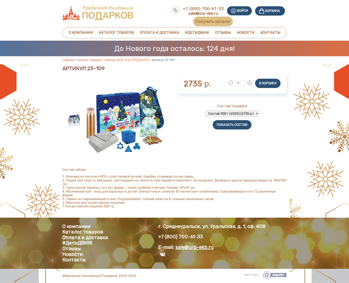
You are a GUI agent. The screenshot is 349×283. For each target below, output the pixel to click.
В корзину (267, 83)
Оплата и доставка (159, 32)
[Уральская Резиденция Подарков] (97, 19)
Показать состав (232, 125)
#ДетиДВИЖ (197, 32)
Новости (245, 32)
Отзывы (223, 32)
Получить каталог (213, 21)
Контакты (270, 32)
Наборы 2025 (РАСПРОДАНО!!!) (126, 60)
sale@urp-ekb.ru (203, 13)
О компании (81, 32)
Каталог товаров (116, 32)
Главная (68, 60)
